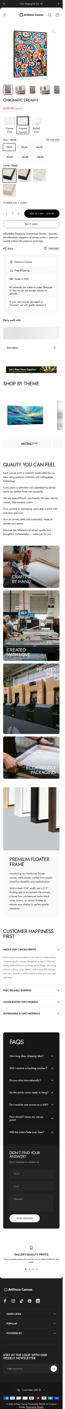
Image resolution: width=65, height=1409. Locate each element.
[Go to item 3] (33, 90)
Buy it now (31, 224)
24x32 (39, 147)
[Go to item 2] (20, 90)
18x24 (24, 147)
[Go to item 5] (57, 90)
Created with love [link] (18, 652)
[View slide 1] (26, 1269)
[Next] (58, 4)
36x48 (25, 156)
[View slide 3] (33, 1269)
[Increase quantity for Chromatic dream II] (18, 214)
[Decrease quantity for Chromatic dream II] (6, 214)
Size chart (54, 139)
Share (10, 248)
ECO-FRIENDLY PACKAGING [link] (41, 770)
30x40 (9, 156)
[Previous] (4, 4)
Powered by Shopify (35, 1407)
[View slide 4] (37, 1269)
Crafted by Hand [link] (21, 579)
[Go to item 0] (8, 90)
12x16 (9, 147)
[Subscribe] (54, 1368)
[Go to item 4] (45, 90)
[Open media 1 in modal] (54, 31)
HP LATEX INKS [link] (46, 672)
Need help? (53, 248)
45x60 (40, 156)
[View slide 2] (29, 1269)
